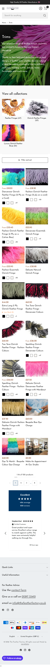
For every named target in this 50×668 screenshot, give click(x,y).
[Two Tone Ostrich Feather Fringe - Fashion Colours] (13, 329)
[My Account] (40, 8)
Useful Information (10, 575)
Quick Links (7, 567)
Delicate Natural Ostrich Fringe (33, 271)
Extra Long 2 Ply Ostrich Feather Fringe (12, 307)
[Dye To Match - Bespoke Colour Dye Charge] (13, 446)
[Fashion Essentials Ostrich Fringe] (13, 254)
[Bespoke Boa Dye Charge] (37, 407)
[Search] (44, 15)
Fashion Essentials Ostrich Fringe (10, 271)
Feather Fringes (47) (13, 118)
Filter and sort (26, 160)
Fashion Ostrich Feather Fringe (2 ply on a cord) (37, 193)
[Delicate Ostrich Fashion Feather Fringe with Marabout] (13, 407)
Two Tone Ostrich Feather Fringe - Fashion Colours (13, 347)
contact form (18, 590)
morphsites (25, 644)
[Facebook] (4, 610)
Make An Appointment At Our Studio (36, 463)
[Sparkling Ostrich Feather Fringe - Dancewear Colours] (37, 329)
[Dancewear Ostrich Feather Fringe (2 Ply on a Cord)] (13, 176)
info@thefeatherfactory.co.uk (29, 603)
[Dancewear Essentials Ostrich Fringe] (37, 215)
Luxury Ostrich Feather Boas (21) (13, 145)
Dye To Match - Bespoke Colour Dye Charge (13, 463)
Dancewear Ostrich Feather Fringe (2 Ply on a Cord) (13, 195)
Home (4, 23)
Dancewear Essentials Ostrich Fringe (35, 232)
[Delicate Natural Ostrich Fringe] (37, 254)
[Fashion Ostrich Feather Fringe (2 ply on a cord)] (37, 176)
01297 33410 (29, 596)
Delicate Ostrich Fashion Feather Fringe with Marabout (13, 425)
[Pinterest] (13, 610)
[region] (25, 533)
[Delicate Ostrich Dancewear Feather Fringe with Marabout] (37, 368)
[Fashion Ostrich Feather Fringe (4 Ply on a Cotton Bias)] (13, 215)
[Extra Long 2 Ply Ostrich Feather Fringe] (13, 290)
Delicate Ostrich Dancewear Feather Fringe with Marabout (36, 386)
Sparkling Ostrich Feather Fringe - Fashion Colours (13, 386)
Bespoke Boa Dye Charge (34, 424)
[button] (5, 533)
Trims (10, 23)
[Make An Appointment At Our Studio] (37, 446)
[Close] (1, 666)
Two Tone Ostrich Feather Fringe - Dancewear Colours (34, 309)
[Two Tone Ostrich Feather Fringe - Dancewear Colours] (37, 290)
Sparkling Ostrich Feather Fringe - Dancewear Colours (34, 347)
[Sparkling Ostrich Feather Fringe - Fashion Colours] (13, 368)
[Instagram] (9, 610)
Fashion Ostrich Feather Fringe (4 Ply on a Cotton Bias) (13, 234)
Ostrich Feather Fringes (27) (36, 119)
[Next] (40, 483)
